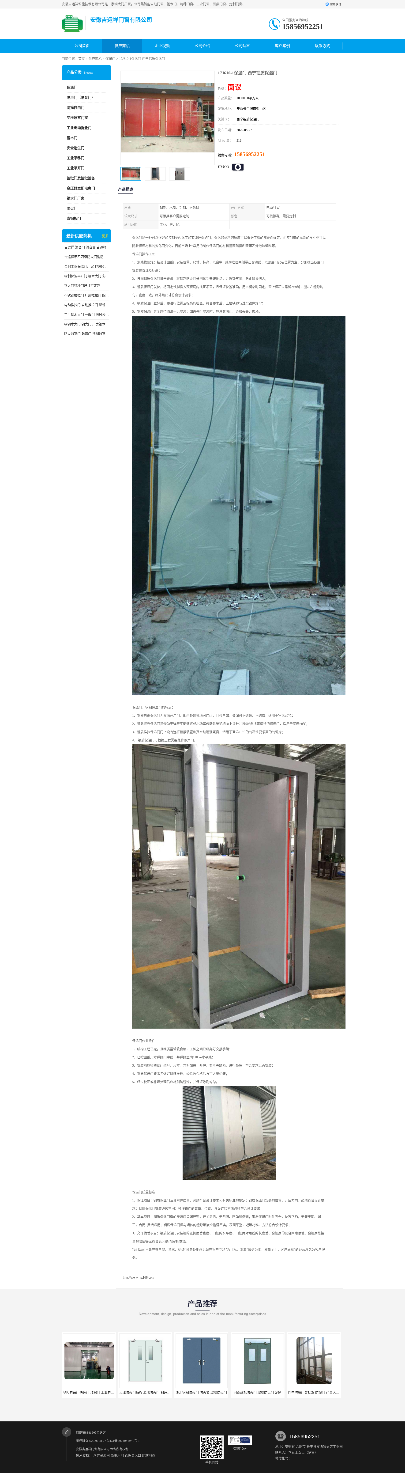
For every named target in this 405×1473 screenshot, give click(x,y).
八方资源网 (101, 1455)
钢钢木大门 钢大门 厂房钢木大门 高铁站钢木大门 (86, 324)
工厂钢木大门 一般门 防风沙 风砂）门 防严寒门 (86, 314)
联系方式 (322, 46)
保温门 (110, 59)
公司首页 (82, 46)
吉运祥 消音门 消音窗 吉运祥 (85, 247)
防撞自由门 (75, 108)
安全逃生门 (75, 148)
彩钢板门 (74, 218)
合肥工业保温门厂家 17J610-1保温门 (86, 266)
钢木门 (72, 138)
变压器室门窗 (77, 118)
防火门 (72, 208)
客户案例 (282, 46)
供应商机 (122, 46)
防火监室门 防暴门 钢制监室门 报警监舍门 (86, 334)
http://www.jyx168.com (138, 1277)
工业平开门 (75, 168)
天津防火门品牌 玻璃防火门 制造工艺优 (92, 1392)
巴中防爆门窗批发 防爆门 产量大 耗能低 (261, 1392)
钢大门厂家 (75, 198)
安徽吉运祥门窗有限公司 (92, 1449)
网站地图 (148, 1455)
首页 (81, 59)
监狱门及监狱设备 (81, 178)
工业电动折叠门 (79, 128)
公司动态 (242, 46)
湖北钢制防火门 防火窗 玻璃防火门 (145, 1392)
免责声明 (117, 1455)
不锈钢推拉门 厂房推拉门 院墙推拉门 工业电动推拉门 (86, 295)
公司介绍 (202, 46)
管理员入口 (133, 1455)
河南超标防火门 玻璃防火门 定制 (201, 1392)
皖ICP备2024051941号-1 (123, 1441)
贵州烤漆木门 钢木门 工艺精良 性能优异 (317, 1392)
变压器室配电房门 (81, 188)
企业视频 (162, 46)
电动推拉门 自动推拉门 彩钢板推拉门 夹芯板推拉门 (86, 305)
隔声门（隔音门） (81, 97)
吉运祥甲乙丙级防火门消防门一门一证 (86, 257)
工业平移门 (75, 158)
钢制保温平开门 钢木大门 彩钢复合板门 (86, 276)
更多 (105, 236)
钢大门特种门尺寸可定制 (82, 286)
